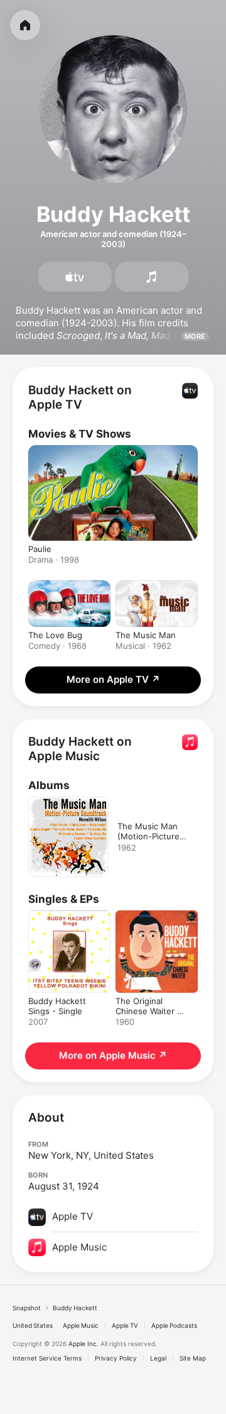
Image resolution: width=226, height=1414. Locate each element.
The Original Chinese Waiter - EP (148, 1011)
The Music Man (146, 635)
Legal (158, 1358)
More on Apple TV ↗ (113, 679)
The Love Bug (55, 635)
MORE (195, 336)
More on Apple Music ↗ (113, 1055)
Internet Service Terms (47, 1358)
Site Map (193, 1358)
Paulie (39, 549)
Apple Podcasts (174, 1325)
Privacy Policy (116, 1358)
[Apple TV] (75, 277)
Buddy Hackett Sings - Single (57, 1006)
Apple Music (81, 1325)
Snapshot (27, 1308)
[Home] (25, 25)
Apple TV (125, 1325)
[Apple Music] (151, 277)
